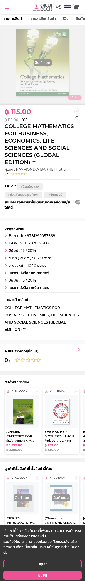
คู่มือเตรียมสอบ (30, 186)
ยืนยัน (42, 575)
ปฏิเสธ (42, 564)
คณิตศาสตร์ (55, 194)
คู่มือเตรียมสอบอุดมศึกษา (23, 194)
